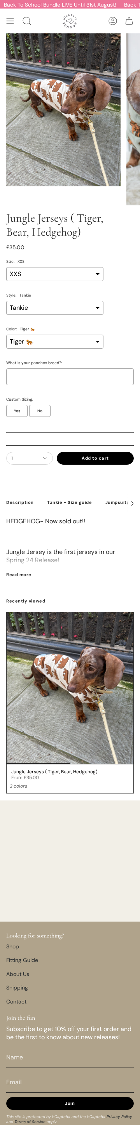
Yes (17, 410)
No (39, 410)
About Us (17, 973)
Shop (12, 946)
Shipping (17, 987)
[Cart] (129, 21)
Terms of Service (30, 1121)
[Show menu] (10, 21)
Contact (16, 1001)
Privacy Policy (119, 1116)
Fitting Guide (22, 960)
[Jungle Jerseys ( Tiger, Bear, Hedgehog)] (70, 688)
